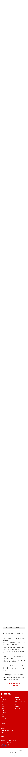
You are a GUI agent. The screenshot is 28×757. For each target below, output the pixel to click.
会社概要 (17, 706)
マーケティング (5, 714)
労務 (3, 708)
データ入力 (4, 720)
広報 (3, 716)
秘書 (3, 702)
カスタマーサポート (6, 701)
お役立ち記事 (17, 699)
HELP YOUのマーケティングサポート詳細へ (14, 684)
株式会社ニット (4, 736)
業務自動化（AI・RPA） (7, 723)
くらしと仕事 (4, 732)
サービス (3, 697)
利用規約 (20, 750)
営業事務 (4, 699)
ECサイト (4, 712)
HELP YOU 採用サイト (6, 730)
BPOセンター (18, 708)
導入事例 (17, 697)
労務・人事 (4, 710)
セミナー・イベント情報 (20, 701)
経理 (3, 706)
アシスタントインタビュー (20, 702)
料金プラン (17, 704)
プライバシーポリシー (10, 750)
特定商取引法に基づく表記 (14, 752)
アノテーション (5, 721)
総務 (3, 704)
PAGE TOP (26, 733)
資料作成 (4, 718)
